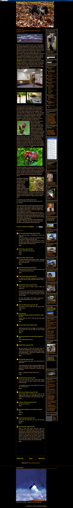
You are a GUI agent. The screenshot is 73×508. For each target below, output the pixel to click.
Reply (20, 245)
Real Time (52, 159)
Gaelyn (20, 418)
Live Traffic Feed (52, 138)
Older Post (41, 458)
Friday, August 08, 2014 (34, 233)
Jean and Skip (22, 325)
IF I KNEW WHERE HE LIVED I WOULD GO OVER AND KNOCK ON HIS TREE (51, 406)
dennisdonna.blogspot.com (25, 409)
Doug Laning (22, 276)
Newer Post (20, 458)
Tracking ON (54, 159)
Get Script (49, 159)
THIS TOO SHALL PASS (51, 391)
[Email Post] (37, 226)
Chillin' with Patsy (51, 85)
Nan (20, 359)
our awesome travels (24, 233)
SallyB (20, 345)
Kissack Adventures (51, 67)
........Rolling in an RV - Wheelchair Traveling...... (52, 71)
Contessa (21, 402)
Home (31, 458)
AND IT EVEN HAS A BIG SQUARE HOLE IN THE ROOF (51, 387)
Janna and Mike (22, 304)
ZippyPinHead (22, 284)
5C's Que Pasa (50, 90)
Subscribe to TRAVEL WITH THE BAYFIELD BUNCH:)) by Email (54, 418)
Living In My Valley (51, 78)
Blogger (45, 506)
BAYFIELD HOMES (50, 333)
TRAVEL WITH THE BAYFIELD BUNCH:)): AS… (51, 156)
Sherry (20, 426)
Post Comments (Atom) (34, 462)
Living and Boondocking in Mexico (52, 102)
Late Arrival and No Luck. (51, 76)
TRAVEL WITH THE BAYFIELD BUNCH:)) (28, 3)
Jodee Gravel (22, 392)
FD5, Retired (22, 267)
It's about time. (50, 75)
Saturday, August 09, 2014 (27, 359)
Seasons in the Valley (51, 105)
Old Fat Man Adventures (52, 82)
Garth (20, 249)
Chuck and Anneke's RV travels (26, 336)
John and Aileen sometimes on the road (51, 95)
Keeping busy (50, 79)
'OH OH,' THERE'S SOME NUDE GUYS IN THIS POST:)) (51, 382)
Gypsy (20, 257)
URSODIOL (19, 60)
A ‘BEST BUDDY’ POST (51, 384)
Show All (55, 108)
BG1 (48, 106)
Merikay (20, 377)
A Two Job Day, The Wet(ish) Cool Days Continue (51, 87)
